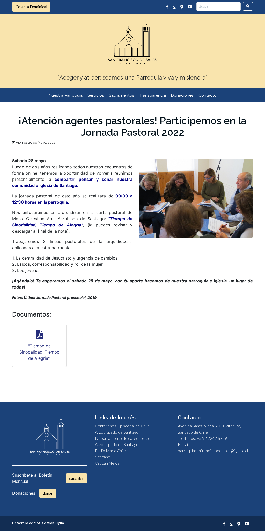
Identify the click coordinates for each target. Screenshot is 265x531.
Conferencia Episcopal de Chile (122, 425)
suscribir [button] (76, 478)
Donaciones (182, 95)
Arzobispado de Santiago (116, 431)
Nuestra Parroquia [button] (65, 95)
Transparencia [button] (152, 95)
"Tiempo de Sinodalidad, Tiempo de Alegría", (39, 352)
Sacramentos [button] (121, 95)
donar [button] (48, 493)
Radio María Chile (110, 450)
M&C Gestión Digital (49, 523)
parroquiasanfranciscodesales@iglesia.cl (213, 450)
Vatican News (107, 463)
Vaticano (102, 456)
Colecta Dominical (31, 6)
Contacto (207, 95)
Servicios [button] (95, 95)
